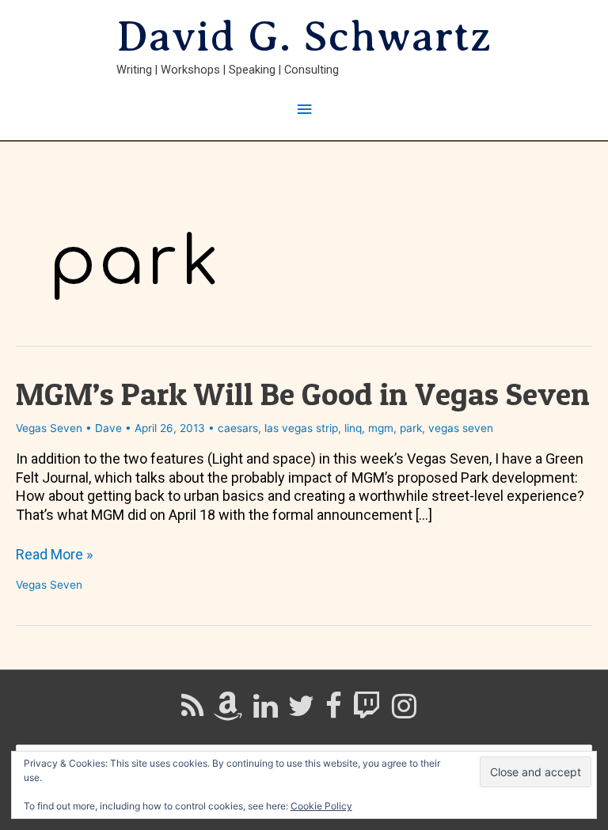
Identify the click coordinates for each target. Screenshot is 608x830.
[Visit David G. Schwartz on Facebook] (333, 711)
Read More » (54, 554)
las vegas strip (301, 428)
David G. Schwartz (304, 36)
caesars (238, 428)
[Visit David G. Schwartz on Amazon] (228, 711)
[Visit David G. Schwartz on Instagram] (404, 711)
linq (353, 428)
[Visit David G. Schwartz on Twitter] (301, 711)
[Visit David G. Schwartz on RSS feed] (192, 711)
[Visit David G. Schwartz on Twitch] (366, 711)
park (411, 428)
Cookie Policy (321, 806)
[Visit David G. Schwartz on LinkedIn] (265, 711)
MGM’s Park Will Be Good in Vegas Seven (303, 393)
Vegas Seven (49, 428)
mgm (380, 428)
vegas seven (460, 428)
